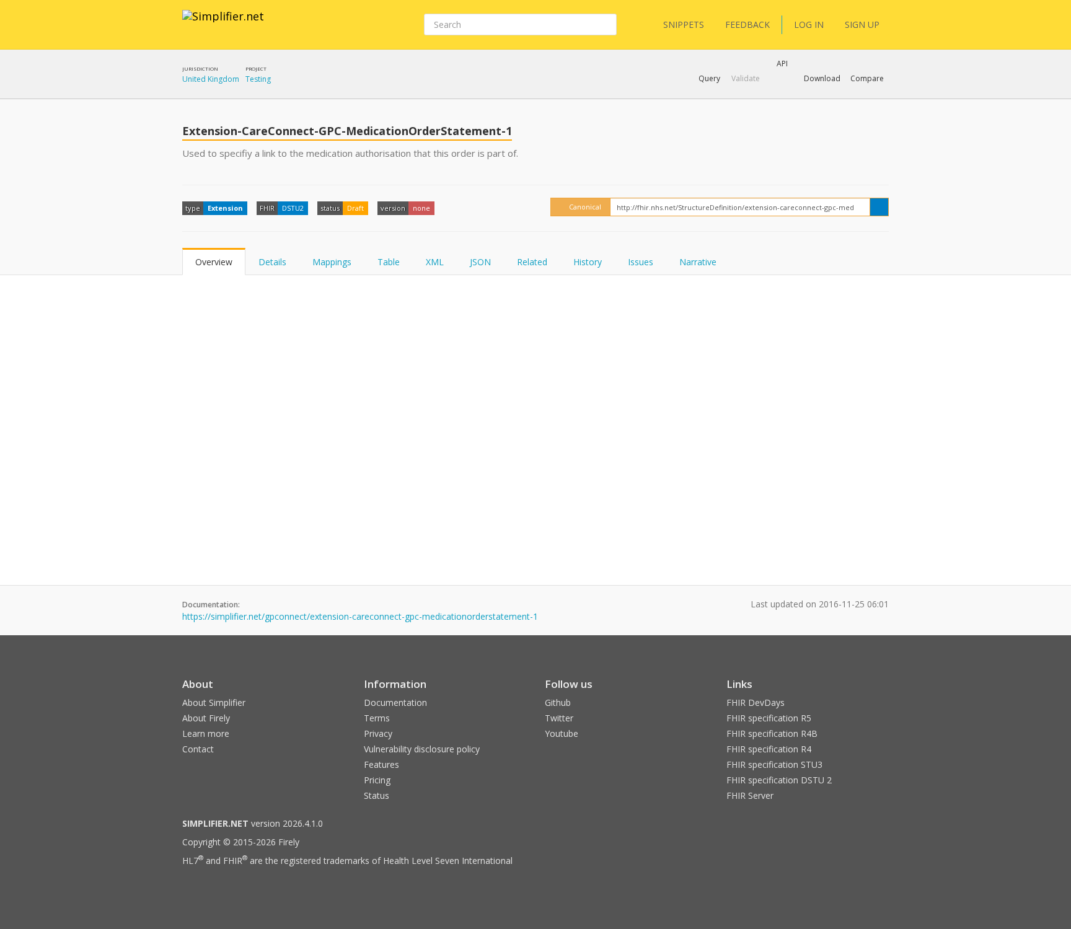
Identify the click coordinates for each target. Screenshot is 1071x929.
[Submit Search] (606, 24)
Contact (198, 749)
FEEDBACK (747, 24)
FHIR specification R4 (768, 749)
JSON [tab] (480, 262)
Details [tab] (272, 262)
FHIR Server (750, 795)
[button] (709, 79)
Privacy (378, 733)
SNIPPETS (683, 24)
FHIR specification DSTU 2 (779, 780)
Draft (355, 208)
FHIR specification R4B (772, 733)
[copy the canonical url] (879, 207)
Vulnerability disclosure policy (422, 749)
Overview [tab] (213, 262)
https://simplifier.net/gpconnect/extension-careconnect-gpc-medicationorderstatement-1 (360, 616)
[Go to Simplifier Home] (223, 24)
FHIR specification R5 (768, 718)
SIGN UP (862, 24)
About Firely (206, 718)
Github (558, 702)
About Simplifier (213, 702)
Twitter (559, 718)
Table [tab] (388, 262)
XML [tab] (435, 262)
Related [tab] (532, 262)
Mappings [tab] (331, 262)
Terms (377, 718)
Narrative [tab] (697, 262)
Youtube (561, 733)
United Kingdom (210, 79)
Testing (258, 79)
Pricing (377, 780)
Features (381, 764)
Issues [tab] (640, 262)
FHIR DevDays (755, 702)
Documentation (395, 702)
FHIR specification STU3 (774, 764)
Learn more (205, 733)
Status (376, 795)
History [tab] (587, 262)
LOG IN (809, 24)
